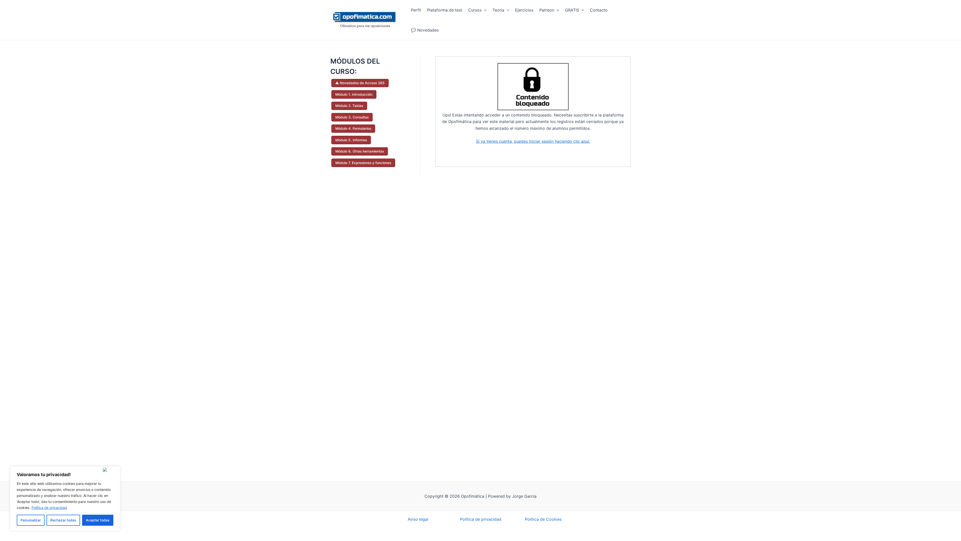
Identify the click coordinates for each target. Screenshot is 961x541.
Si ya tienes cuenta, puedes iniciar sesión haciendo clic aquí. (533, 141)
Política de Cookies (543, 519)
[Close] (110, 470)
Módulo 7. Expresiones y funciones (363, 163)
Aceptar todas (98, 520)
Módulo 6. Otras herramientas (359, 151)
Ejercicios (524, 10)
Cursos (475, 10)
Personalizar (31, 520)
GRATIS (572, 10)
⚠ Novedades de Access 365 (360, 83)
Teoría (498, 10)
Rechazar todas (63, 520)
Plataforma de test (444, 10)
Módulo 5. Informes (351, 140)
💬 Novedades (425, 30)
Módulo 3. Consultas (352, 117)
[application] (484, 10)
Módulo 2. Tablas (349, 106)
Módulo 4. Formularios (353, 128)
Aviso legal (418, 519)
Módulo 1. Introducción (353, 94)
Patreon (546, 10)
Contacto (599, 10)
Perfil (416, 10)
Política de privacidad (49, 507)
